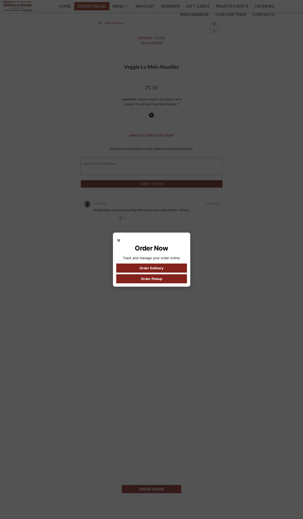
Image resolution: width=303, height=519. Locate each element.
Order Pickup (151, 279)
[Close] (119, 240)
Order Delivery (151, 268)
